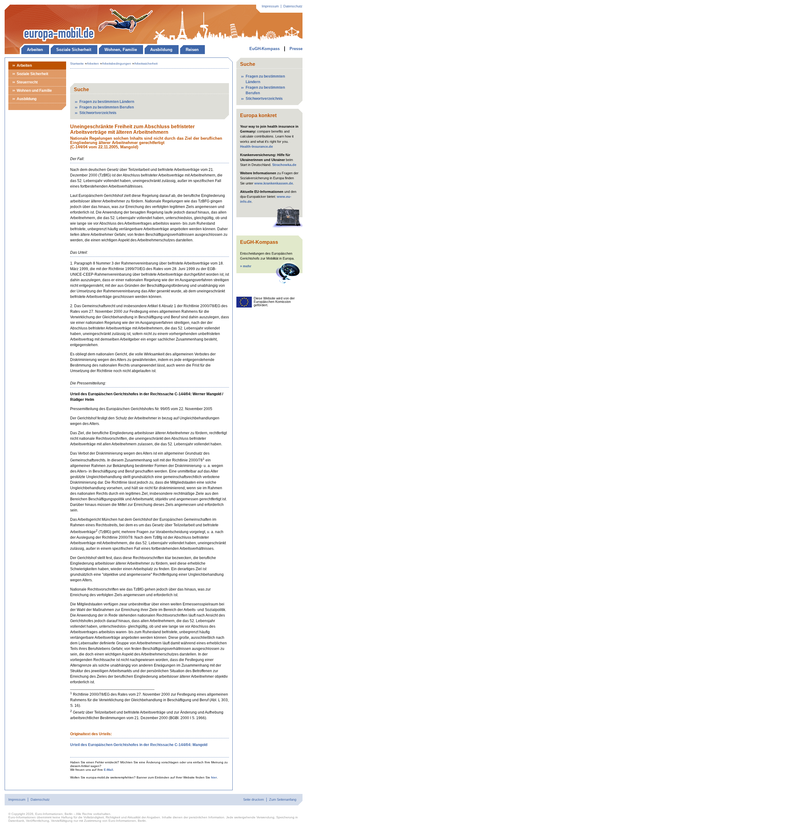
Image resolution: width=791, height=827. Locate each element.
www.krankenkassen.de (273, 183)
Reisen (192, 49)
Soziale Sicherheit (73, 49)
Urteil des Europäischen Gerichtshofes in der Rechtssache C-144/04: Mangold (138, 745)
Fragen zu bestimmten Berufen (106, 107)
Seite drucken (253, 799)
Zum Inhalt (35, 8)
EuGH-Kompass (264, 48)
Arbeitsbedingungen (116, 63)
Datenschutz (292, 6)
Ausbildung (161, 49)
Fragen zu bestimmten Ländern (106, 102)
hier (214, 777)
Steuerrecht (27, 82)
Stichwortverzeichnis (97, 113)
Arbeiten (35, 49)
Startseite (77, 63)
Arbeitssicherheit (146, 63)
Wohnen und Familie (34, 90)
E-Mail (108, 769)
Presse (296, 48)
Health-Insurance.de (256, 146)
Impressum (270, 6)
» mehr (245, 266)
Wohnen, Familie (120, 49)
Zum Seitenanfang (282, 799)
